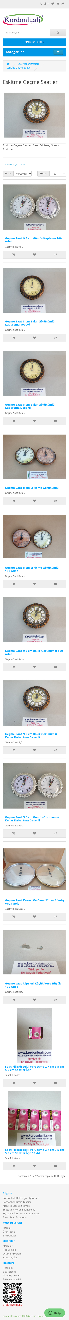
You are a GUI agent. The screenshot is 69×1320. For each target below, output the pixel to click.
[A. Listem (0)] (52, 3)
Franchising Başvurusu (15, 1217)
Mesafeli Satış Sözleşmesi (16, 1205)
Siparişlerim (9, 1271)
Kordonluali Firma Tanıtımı (17, 1202)
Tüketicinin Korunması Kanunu (19, 1209)
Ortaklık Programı (12, 1253)
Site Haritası (9, 1235)
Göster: (43, 173)
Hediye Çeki (9, 1249)
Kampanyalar (10, 1257)
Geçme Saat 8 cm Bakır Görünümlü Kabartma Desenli (29, 406)
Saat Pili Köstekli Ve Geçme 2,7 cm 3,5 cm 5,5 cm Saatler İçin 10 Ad (34, 1151)
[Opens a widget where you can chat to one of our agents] (54, 1313)
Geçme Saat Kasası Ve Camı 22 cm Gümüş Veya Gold (34, 901)
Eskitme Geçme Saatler (19, 67)
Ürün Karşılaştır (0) (15, 164)
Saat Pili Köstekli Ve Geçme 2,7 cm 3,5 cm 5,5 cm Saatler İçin (34, 1068)
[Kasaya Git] (63, 3)
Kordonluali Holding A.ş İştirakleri (21, 1198)
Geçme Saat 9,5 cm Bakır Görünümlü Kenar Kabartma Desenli (31, 735)
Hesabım (8, 1267)
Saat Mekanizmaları (28, 63)
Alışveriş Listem (11, 1275)
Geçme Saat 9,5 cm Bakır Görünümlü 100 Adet (34, 652)
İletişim (7, 1228)
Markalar (7, 1246)
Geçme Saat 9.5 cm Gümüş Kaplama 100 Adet (33, 239)
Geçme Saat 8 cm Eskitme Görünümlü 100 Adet (31, 569)
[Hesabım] (46, 3)
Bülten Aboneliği (12, 1279)
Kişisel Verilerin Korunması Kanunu (21, 1213)
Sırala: (8, 173)
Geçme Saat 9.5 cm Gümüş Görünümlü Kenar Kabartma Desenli (32, 818)
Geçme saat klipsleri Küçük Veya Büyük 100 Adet (33, 985)
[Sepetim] (58, 3)
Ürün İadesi (9, 1231)
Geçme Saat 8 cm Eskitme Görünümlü (31, 488)
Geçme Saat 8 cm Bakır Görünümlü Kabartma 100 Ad (29, 322)
